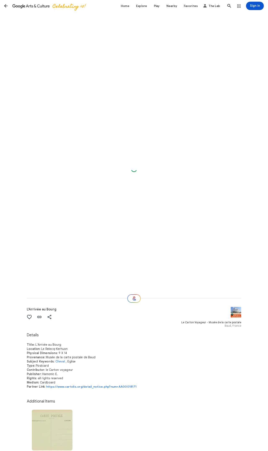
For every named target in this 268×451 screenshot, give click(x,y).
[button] (6, 6)
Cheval (60, 361)
